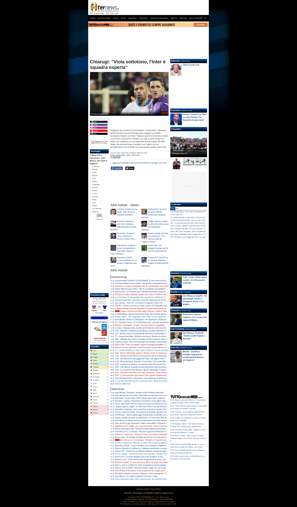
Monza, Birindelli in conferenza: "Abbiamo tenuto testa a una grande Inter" (145, 448)
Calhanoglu (96, 184)
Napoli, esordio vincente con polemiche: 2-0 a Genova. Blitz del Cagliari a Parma (148, 418)
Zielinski (95, 187)
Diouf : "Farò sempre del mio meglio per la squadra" (144, 471)
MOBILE (166, 493)
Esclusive (175, 273)
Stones (94, 206)
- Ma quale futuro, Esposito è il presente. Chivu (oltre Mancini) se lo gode (147, 361)
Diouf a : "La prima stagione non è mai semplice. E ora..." (140, 457)
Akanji (94, 172)
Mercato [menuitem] (183, 18)
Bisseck (95, 169)
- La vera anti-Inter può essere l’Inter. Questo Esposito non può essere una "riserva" (151, 375)
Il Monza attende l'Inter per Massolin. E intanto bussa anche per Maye (143, 308)
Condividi (118, 168)
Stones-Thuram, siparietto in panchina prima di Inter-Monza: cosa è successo (146, 347)
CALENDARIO (148, 493)
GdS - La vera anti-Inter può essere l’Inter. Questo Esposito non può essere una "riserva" (200, 223)
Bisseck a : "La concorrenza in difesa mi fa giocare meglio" (141, 462)
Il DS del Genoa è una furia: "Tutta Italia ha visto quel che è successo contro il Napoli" (150, 395)
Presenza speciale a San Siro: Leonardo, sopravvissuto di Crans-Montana (145, 300)
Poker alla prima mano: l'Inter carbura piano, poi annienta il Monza (142, 479)
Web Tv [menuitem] (174, 18)
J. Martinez (96, 166)
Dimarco (95, 190)
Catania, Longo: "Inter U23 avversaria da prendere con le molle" (141, 342)
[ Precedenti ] (99, 313)
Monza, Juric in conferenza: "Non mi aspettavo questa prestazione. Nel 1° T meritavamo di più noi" (155, 465)
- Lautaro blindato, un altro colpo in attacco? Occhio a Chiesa (141, 350)
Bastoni (94, 175)
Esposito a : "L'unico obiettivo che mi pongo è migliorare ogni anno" (145, 446)
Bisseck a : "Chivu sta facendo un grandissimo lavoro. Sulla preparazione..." (147, 460)
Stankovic (95, 212)
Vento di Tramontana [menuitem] (159, 18)
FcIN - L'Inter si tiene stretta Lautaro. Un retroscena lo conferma (195, 280)
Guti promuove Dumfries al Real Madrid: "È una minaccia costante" (142, 281)
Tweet (130, 168)
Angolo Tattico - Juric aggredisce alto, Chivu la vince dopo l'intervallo (143, 317)
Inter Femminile (177, 329)
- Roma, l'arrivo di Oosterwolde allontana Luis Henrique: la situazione (145, 334)
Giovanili (175, 310)
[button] (99, 215)
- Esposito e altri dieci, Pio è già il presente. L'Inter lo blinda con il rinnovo (147, 373)
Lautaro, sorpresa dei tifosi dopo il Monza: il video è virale (141, 311)
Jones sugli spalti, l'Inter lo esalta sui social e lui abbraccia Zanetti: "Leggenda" (147, 404)
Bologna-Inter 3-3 (180, 153)
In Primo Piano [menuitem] (104, 18)
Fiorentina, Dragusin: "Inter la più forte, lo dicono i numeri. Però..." (127, 236)
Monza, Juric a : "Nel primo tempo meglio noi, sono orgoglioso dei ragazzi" (148, 468)
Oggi (172, 209)
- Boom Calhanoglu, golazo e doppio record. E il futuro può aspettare (145, 353)
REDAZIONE (137, 493)
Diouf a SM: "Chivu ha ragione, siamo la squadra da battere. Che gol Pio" (195, 231)
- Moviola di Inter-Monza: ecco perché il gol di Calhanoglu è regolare (145, 356)
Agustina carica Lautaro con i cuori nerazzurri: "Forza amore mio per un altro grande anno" (152, 426)
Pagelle (174, 292)
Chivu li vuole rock (122, 384)
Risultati (99, 219)
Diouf (94, 178)
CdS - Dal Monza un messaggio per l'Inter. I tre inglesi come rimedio (193, 237)
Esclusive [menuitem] (143, 18)
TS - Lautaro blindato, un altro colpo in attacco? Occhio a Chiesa (192, 217)
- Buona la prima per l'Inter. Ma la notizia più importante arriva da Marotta (151, 314)
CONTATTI (157, 493)
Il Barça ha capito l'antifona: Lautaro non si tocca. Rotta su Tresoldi (142, 294)
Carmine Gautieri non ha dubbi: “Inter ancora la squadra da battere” (127, 212)
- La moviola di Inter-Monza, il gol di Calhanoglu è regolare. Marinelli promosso (149, 370)
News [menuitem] (123, 18)
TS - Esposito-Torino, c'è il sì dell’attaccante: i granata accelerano (142, 322)
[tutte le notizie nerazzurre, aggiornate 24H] (105, 7)
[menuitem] (205, 18)
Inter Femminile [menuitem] (196, 18)
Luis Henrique (96, 209)
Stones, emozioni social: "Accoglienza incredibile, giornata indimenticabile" (146, 412)
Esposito (95, 196)
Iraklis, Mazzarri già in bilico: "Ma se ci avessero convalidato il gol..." (143, 289)
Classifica (95, 347)
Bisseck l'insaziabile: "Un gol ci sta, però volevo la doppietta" (140, 325)
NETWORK (128, 493)
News (119, 153)
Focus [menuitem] (115, 18)
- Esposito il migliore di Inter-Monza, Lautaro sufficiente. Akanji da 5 (144, 331)
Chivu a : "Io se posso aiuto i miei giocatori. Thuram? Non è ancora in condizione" (151, 454)
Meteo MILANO (99, 318)
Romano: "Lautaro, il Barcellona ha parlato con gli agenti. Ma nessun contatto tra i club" (151, 401)
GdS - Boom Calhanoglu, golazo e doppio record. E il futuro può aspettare (195, 234)
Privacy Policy (155, 489)
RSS (171, 493)
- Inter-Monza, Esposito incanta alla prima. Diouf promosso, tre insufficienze (148, 367)
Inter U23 (175, 348)
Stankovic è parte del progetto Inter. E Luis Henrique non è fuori (141, 286)
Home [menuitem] (92, 18)
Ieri (177, 209)
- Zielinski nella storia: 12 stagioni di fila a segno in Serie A (141, 339)
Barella (94, 181)
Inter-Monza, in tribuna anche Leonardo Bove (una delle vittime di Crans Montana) (148, 420)
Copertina (175, 110)
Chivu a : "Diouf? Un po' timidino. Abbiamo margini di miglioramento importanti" (149, 451)
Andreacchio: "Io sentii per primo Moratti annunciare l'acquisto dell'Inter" (144, 292)
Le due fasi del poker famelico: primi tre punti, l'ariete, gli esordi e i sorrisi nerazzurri (149, 381)
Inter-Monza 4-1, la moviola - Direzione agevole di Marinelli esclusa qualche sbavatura (150, 432)
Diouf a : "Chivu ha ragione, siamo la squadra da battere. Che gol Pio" (145, 345)
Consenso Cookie (142, 489)
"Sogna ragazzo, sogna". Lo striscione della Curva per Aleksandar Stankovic (146, 407)
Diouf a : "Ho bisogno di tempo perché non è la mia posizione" (158, 248)
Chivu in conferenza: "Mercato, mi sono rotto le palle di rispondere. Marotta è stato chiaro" (151, 443)
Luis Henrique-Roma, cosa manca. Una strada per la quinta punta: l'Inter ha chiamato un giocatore (155, 378)
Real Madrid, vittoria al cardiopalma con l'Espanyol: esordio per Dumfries (145, 320)
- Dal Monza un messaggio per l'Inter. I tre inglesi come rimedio (143, 359)
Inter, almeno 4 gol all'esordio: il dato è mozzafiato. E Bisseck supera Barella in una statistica (153, 423)
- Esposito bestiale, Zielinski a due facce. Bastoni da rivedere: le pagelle (146, 336)
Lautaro (94, 193)
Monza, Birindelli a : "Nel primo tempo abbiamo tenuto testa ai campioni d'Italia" (149, 429)
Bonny (94, 199)
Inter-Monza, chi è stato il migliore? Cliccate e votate (136, 476)
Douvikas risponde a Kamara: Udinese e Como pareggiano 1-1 (141, 473)
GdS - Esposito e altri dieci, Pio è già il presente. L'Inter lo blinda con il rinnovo (196, 229)
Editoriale (175, 61)
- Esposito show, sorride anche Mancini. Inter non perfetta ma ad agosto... (148, 328)
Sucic (94, 203)
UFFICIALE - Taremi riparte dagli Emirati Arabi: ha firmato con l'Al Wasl (144, 415)
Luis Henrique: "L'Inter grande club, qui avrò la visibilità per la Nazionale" (145, 297)
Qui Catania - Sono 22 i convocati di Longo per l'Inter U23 (138, 303)
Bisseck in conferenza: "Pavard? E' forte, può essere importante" (141, 434)
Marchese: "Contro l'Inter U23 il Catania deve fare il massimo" (140, 398)
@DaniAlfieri (136, 155)
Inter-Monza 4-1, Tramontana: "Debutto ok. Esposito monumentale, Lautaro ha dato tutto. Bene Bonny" (160, 440)
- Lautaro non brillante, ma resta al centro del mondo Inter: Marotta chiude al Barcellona (152, 364)
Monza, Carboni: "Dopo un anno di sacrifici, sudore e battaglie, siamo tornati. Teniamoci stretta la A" (188, 438)
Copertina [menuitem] (132, 18)
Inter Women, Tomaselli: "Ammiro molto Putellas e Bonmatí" (139, 393)
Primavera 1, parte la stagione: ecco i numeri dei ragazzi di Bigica (195, 317)
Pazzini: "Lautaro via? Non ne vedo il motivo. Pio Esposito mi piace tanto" (145, 306)
